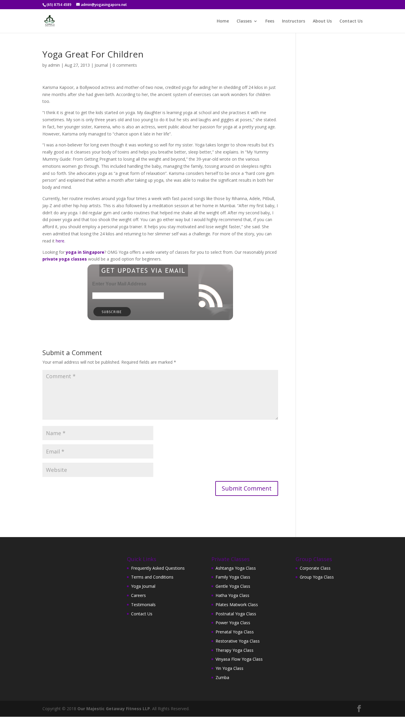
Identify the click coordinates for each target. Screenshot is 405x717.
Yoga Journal (143, 586)
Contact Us (351, 21)
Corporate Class (315, 568)
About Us (322, 21)
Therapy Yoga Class (234, 650)
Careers (138, 595)
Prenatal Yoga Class (235, 632)
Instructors (293, 21)
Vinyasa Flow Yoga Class (239, 659)
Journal (101, 65)
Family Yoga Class (233, 577)
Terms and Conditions (152, 577)
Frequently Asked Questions (158, 568)
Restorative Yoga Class (238, 641)
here (60, 241)
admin (54, 65)
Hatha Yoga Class (232, 595)
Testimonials (143, 604)
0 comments (125, 65)
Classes (244, 21)
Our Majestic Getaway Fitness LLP (113, 708)
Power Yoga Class (233, 622)
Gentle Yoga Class (233, 586)
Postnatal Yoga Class (236, 614)
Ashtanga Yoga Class (236, 568)
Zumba (222, 677)
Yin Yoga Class (229, 668)
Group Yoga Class (317, 577)
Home (223, 21)
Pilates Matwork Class (237, 604)
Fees (269, 21)
